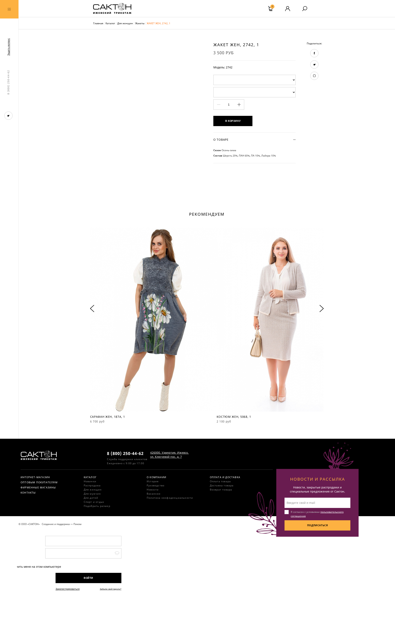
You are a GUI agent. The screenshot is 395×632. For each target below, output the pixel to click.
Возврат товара (221, 489)
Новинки (90, 481)
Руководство (155, 485)
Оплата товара (220, 481)
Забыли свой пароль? (110, 589)
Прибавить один (239, 105)
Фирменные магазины (38, 487)
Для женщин (125, 23)
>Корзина (272, 7)
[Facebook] (314, 53)
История (153, 481)
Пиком (77, 524)
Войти (88, 578)
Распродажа (92, 485)
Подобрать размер (97, 506)
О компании (156, 477)
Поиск (304, 8)
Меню (9, 9)
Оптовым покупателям (39, 482)
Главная (98, 23)
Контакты (28, 492)
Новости (153, 489)
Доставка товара (222, 485)
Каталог (110, 23)
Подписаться (317, 525)
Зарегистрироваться (68, 589)
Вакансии (154, 493)
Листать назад (92, 308)
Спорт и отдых (94, 502)
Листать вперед (321, 308)
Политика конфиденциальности (170, 498)
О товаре (221, 140)
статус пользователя (287, 8)
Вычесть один (219, 105)
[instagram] (314, 76)
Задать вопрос (8, 47)
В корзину (232, 121)
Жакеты (139, 23)
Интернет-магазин (35, 477)
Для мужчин (92, 493)
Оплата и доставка (225, 477)
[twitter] (8, 116)
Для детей (91, 498)
